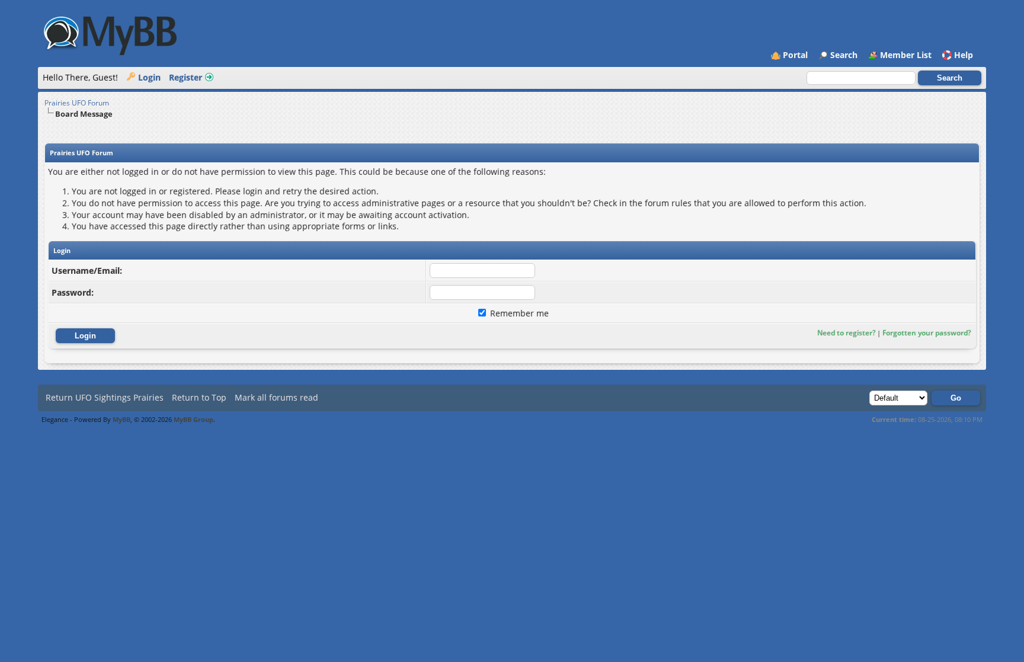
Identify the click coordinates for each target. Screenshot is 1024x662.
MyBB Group (193, 419)
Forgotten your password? (926, 333)
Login (149, 77)
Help (963, 55)
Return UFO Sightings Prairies (105, 397)
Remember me (518, 313)
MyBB (121, 419)
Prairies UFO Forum (76, 103)
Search (843, 55)
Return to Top (199, 397)
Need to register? (846, 333)
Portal (795, 55)
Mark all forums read (276, 397)
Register (185, 77)
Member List (906, 55)
